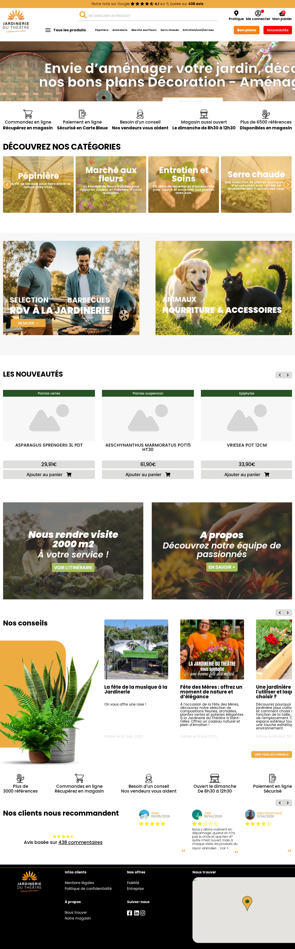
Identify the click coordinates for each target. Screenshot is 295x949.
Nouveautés (278, 29)
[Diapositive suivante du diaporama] (288, 184)
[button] (247, 903)
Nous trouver (76, 912)
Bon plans (246, 29)
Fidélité (133, 882)
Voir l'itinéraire (73, 567)
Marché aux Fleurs (144, 30)
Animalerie (119, 30)
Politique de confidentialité (88, 888)
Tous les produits (69, 29)
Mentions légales (79, 882)
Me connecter (258, 19)
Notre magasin (78, 918)
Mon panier (282, 19)
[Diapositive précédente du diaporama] (7, 184)
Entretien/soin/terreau (198, 30)
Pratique (236, 19)
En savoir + (222, 567)
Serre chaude (170, 30)
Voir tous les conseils (272, 754)
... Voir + (223, 848)
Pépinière (101, 30)
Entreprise (135, 888)
